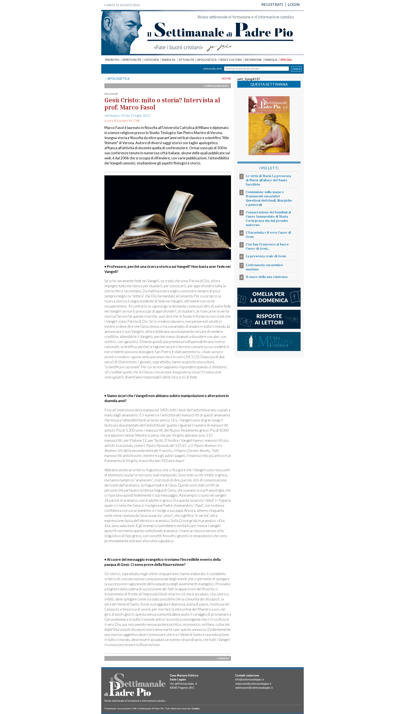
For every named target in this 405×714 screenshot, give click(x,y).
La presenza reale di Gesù (266, 256)
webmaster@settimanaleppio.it (254, 687)
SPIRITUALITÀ (131, 59)
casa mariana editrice (269, 341)
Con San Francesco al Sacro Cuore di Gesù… (267, 246)
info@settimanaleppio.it (249, 679)
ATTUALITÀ (186, 59)
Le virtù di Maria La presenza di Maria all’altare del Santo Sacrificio (268, 180)
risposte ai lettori (269, 319)
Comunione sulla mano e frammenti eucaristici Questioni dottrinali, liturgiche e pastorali (269, 198)
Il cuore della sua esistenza (267, 277)
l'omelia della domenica (269, 297)
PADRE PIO (112, 59)
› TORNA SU (222, 658)
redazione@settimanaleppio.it (253, 683)
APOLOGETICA (207, 59)
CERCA (296, 68)
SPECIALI (286, 59)
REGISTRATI (272, 4)
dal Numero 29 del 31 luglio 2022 (127, 115)
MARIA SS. (169, 59)
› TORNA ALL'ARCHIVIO (216, 85)
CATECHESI (151, 59)
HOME (226, 78)
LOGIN (294, 4)
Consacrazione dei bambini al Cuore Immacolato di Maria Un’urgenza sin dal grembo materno (268, 218)
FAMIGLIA (271, 59)
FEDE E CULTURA (231, 59)
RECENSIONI (253, 59)
